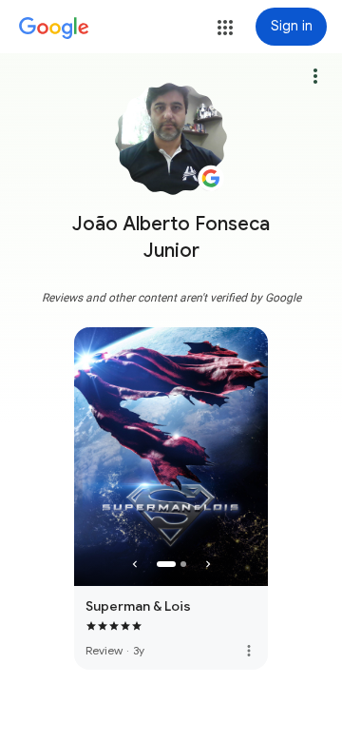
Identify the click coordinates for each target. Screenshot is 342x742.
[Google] (54, 28)
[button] (225, 28)
